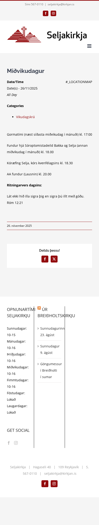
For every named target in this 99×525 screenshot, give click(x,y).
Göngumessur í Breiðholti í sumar (49, 370)
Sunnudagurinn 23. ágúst (49, 331)
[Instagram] (16, 443)
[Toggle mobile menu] (89, 46)
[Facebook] (9, 443)
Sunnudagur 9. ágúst (49, 349)
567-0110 (30, 473)
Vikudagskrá (25, 117)
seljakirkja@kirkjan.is (61, 4)
